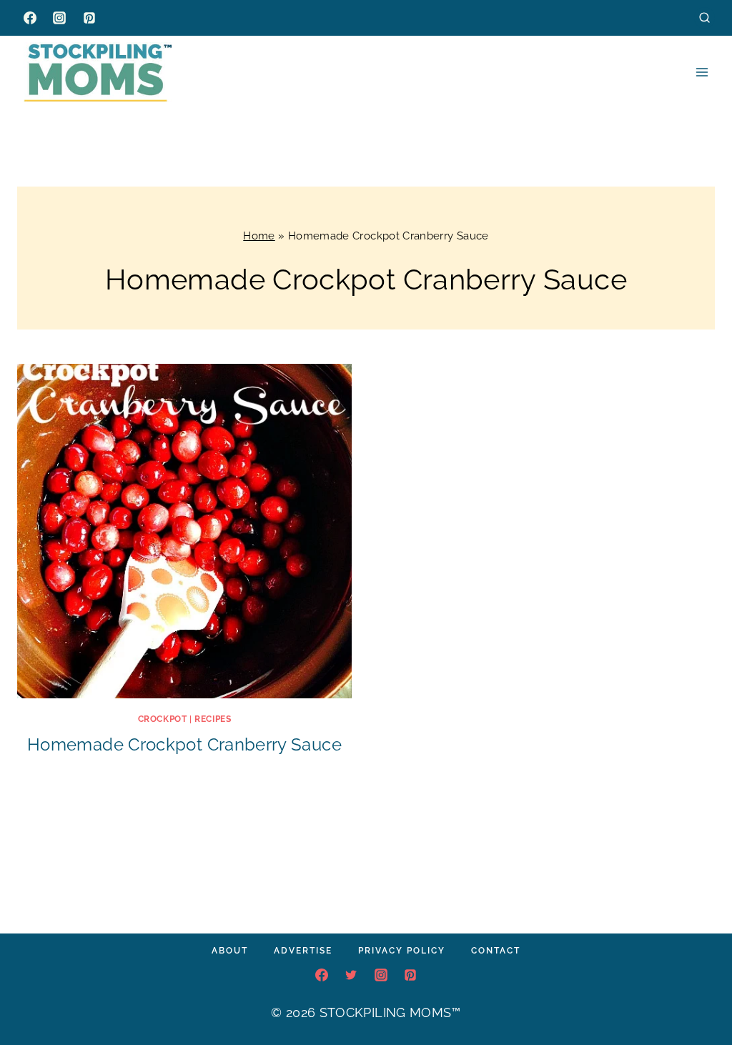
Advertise (303, 951)
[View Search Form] (704, 17)
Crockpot (162, 719)
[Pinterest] (89, 18)
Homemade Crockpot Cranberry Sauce (184, 744)
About (230, 951)
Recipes (212, 719)
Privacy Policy (401, 951)
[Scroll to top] (699, 990)
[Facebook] (30, 18)
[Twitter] (351, 975)
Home (258, 235)
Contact (495, 951)
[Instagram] (59, 18)
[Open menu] (701, 72)
